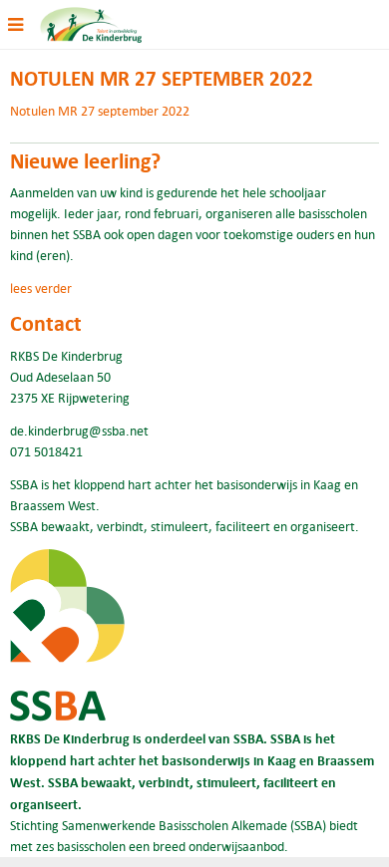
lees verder (41, 288)
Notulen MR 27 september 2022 (100, 111)
